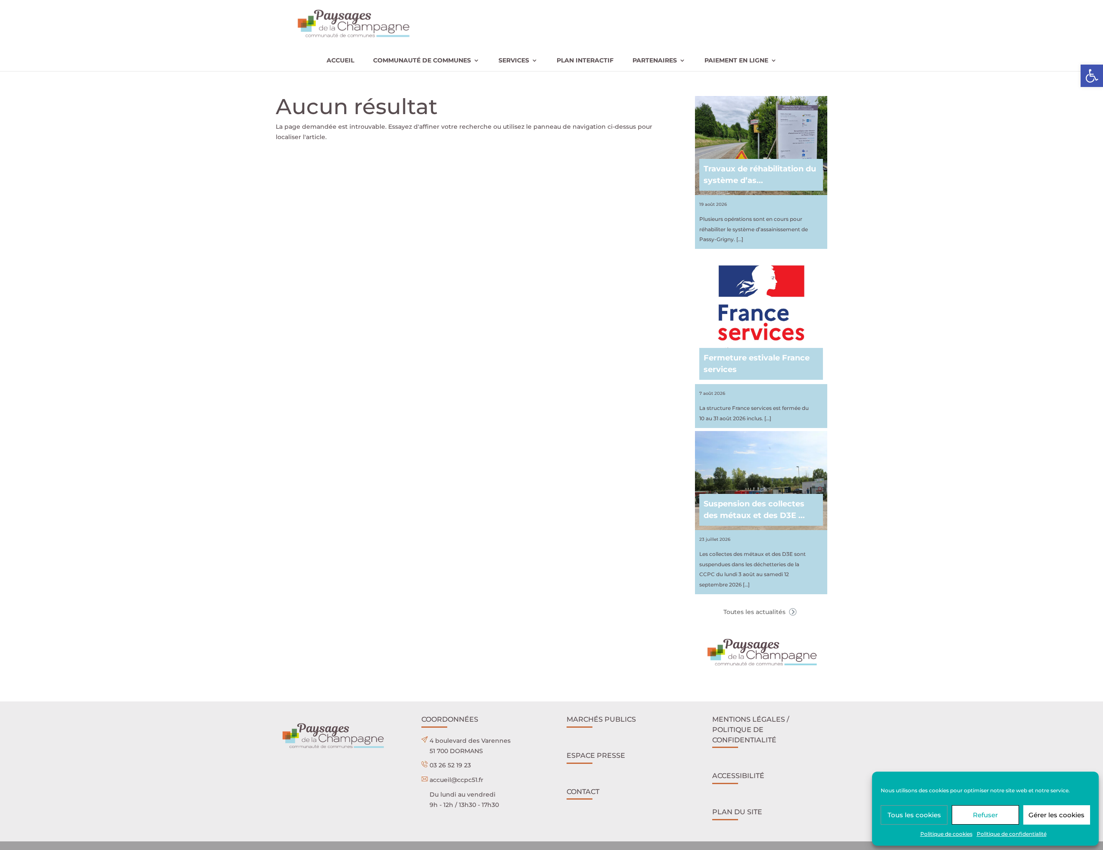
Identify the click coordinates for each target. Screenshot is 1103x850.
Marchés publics (601, 719)
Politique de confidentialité (1012, 834)
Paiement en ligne (736, 60)
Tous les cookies (914, 815)
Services (514, 60)
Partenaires (655, 60)
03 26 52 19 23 (450, 765)
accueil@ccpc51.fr (456, 780)
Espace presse (596, 755)
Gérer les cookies (1056, 815)
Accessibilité (738, 776)
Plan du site (737, 812)
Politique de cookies (946, 834)
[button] (1092, 76)
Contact (583, 792)
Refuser (985, 815)
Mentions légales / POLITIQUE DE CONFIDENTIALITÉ (750, 729)
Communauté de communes (422, 60)
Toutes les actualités (755, 612)
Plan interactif (585, 60)
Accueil (340, 60)
